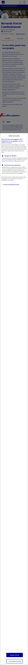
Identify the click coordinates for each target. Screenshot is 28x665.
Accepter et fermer (14, 655)
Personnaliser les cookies (15, 661)
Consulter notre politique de (11, 184)
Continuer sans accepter (14, 135)
